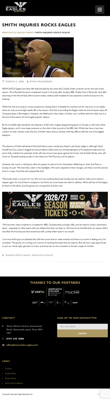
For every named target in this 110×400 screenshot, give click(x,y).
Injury (26, 255)
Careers (8, 368)
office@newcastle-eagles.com (22, 345)
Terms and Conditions (14, 383)
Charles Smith (13, 255)
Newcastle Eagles (42, 255)
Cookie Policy (10, 373)
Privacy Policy (10, 378)
